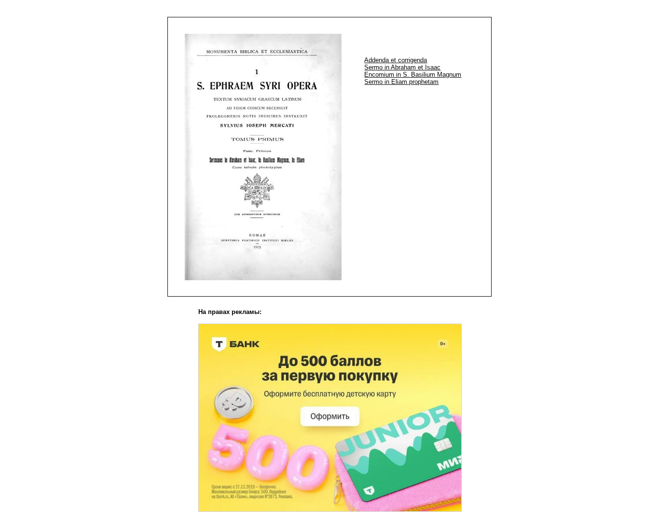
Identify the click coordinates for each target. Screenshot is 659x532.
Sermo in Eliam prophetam (401, 81)
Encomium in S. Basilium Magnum (412, 74)
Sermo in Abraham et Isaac (402, 67)
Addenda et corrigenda (395, 60)
